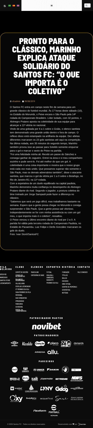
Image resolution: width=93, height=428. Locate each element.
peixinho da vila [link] (52, 283)
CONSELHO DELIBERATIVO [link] (20, 275)
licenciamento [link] (5, 283)
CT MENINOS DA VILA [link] (22, 289)
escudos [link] (65, 281)
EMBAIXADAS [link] (20, 301)
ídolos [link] (64, 278)
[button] (51, 5)
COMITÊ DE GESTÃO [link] (22, 272)
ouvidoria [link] (19, 307)
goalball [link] (50, 275)
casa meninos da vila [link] (23, 292)
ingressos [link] (3, 277)
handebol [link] (50, 277)
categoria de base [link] (38, 275)
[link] (5, 5)
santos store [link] (5, 280)
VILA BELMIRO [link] (20, 283)
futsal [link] (49, 272)
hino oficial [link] (66, 284)
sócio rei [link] (3, 274)
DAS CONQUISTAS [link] (21, 298)
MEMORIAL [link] (19, 295)
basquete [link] (50, 280)
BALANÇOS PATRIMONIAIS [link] (20, 280)
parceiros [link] (19, 304)
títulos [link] (65, 275)
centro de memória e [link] (69, 287)
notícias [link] (65, 293)
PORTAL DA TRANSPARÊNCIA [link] (21, 310)
